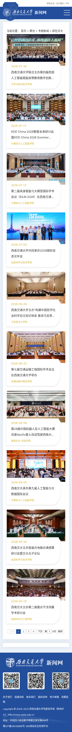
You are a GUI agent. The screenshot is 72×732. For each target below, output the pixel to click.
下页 (40, 631)
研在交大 (57, 30)
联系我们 (31, 697)
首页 (23, 30)
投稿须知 (19, 697)
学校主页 (50, 3)
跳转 (60, 631)
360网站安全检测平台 (36, 726)
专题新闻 (43, 30)
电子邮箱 (54, 697)
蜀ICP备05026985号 (14, 726)
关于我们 (60, 3)
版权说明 (42, 697)
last (67, 3)
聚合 (32, 30)
